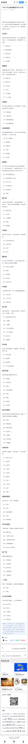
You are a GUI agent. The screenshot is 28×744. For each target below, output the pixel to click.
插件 (13, 722)
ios (12, 714)
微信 (23, 719)
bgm (11, 714)
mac (15, 714)
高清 (23, 731)
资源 (11, 731)
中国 (11, 716)
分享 (13, 640)
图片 (5, 719)
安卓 (16, 719)
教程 (19, 722)
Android (4, 714)
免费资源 (12, 9)
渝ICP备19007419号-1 (14, 738)
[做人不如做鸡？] (20, 682)
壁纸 (10, 718)
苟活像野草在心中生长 (7, 689)
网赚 (6, 637)
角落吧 (18, 737)
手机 (3, 722)
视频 (7, 731)
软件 (15, 731)
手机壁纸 (8, 722)
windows (22, 714)
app (8, 714)
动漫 (19, 716)
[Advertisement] (15, 15)
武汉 (17, 725)
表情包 (5, 731)
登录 (22, 2)
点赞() (23, 640)
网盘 (17, 728)
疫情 (7, 728)
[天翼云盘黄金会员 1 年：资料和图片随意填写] (20, 667)
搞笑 (16, 722)
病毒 (10, 728)
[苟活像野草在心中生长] (7, 682)
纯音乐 (14, 728)
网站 (21, 728)
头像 (13, 719)
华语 (22, 716)
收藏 (18, 640)
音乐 (19, 730)
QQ (17, 714)
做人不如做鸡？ (19, 689)
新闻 (8, 724)
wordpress (6, 716)
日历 (13, 724)
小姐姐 (20, 719)
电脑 (4, 728)
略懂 (6, 640)
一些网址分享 (5, 674)
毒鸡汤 (19, 725)
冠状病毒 (14, 716)
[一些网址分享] (7, 667)
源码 (22, 725)
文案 (22, 722)
